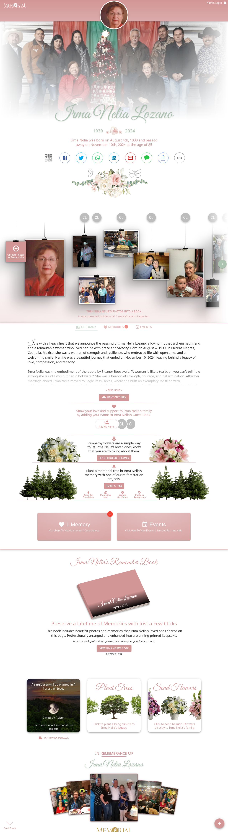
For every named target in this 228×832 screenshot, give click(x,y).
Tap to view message (56, 738)
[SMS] (146, 158)
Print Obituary (116, 397)
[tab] (86, 326)
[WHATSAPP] (97, 158)
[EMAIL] (130, 158)
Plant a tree (114, 485)
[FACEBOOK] (64, 158)
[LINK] (179, 158)
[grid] (114, 266)
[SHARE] (163, 158)
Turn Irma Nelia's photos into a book (114, 311)
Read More (114, 390)
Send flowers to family (114, 458)
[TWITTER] (81, 158)
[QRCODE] (48, 158)
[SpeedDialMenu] (219, 823)
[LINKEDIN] (114, 158)
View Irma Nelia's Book (114, 648)
